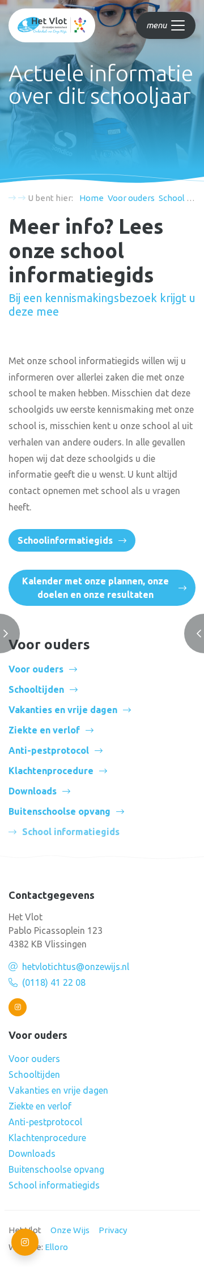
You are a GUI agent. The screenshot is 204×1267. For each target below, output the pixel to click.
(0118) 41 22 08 (54, 982)
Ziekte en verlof (44, 730)
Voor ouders (35, 669)
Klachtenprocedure (51, 771)
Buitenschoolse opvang (59, 811)
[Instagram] (17, 1007)
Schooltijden (36, 689)
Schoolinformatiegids (65, 540)
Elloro (56, 1247)
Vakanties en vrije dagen (62, 710)
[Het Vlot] (51, 25)
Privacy (113, 1230)
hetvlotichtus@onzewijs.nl (75, 967)
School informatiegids (54, 1185)
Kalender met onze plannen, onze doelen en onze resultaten (95, 588)
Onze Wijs (70, 1230)
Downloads (32, 791)
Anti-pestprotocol (48, 750)
